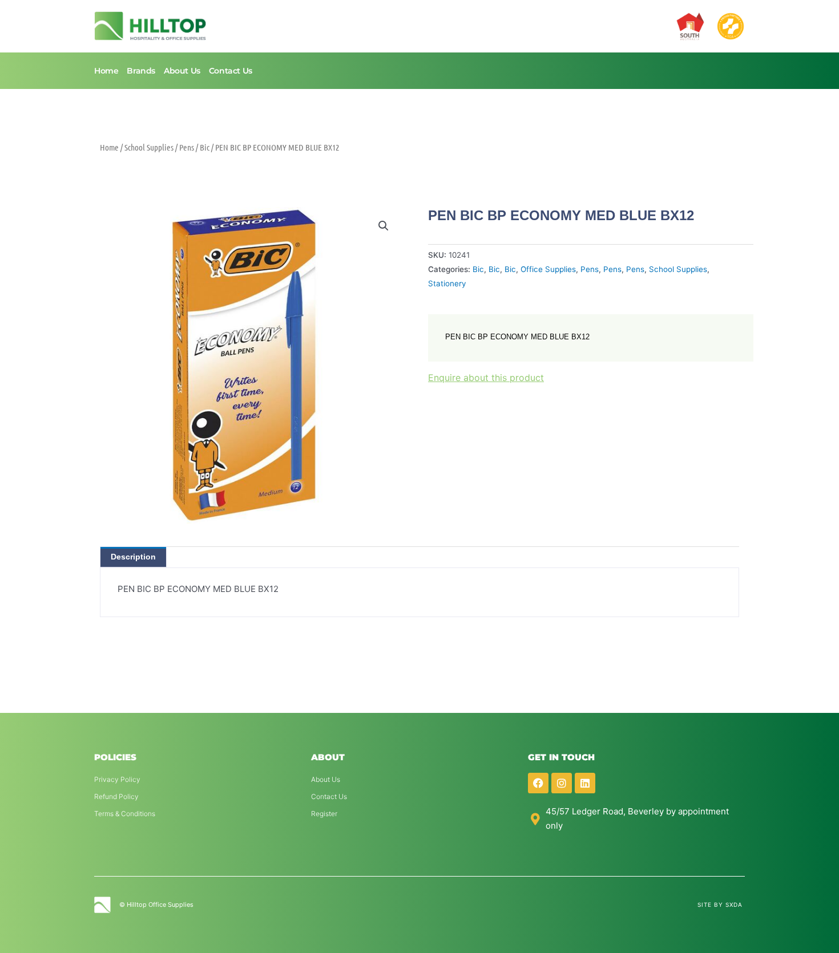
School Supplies (149, 147)
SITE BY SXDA (720, 904)
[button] (383, 226)
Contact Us (230, 71)
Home (106, 71)
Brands (141, 71)
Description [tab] (133, 556)
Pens (186, 147)
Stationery (447, 283)
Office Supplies (548, 269)
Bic (204, 147)
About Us (182, 71)
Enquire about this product (486, 377)
